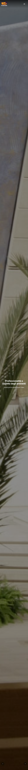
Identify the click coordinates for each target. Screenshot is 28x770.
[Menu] (24, 4)
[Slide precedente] (2, 763)
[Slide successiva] (25, 763)
